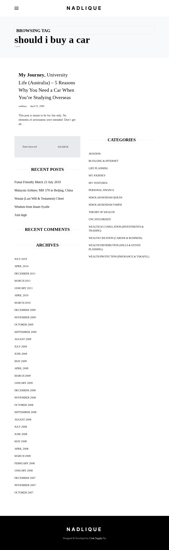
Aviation (95, 153)
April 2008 (21, 448)
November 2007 (25, 485)
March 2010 (22, 302)
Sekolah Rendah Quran (105, 197)
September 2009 (25, 331)
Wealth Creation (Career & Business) (115, 238)
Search (63, 147)
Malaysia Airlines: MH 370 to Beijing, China (43, 190)
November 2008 (25, 397)
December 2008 (25, 390)
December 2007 (25, 477)
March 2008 (22, 455)
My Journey (97, 175)
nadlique (23, 106)
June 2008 (20, 434)
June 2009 (20, 353)
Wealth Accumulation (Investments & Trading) (116, 228)
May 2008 (20, 441)
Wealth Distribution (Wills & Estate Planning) (115, 247)
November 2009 (25, 317)
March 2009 (22, 375)
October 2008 (23, 404)
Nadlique (84, 8)
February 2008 (24, 463)
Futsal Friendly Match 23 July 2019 (37, 182)
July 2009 (20, 346)
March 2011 (22, 280)
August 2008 (22, 419)
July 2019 (20, 259)
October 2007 (23, 492)
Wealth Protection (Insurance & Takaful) (119, 256)
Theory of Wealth (102, 212)
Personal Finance (101, 190)
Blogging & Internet (104, 160)
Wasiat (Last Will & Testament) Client (39, 198)
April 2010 (21, 295)
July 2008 (20, 426)
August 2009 (22, 339)
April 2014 (21, 266)
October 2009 (23, 324)
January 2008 (23, 470)
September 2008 (25, 412)
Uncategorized (100, 219)
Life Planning (98, 168)
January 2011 (23, 288)
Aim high (20, 215)
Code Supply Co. (97, 538)
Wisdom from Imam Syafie (31, 206)
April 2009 (21, 368)
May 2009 (20, 361)
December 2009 (25, 309)
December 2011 (25, 273)
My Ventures (98, 182)
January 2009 (23, 382)
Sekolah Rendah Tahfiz (105, 204)
